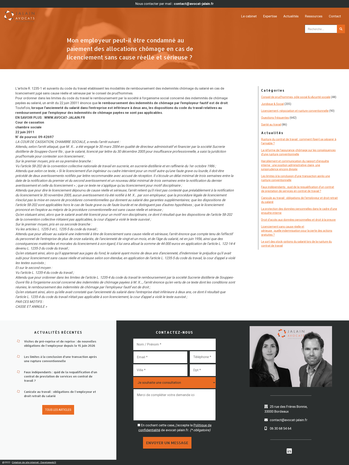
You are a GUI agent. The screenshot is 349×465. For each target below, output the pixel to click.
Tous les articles (58, 409)
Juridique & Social (272, 104)
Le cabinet (249, 16)
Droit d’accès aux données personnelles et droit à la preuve (298, 219)
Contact (335, 16)
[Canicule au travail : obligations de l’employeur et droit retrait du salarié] (18, 391)
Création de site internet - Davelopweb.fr (34, 462)
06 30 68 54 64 (280, 428)
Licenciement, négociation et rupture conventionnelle (295, 110)
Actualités (291, 16)
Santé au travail (271, 124)
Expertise (270, 16)
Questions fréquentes (275, 117)
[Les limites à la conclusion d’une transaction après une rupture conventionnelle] (18, 356)
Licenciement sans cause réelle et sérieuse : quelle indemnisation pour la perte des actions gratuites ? (296, 230)
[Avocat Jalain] (46, 15)
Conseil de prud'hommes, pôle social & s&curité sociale (295, 97)
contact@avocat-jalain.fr (288, 420)
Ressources (313, 16)
